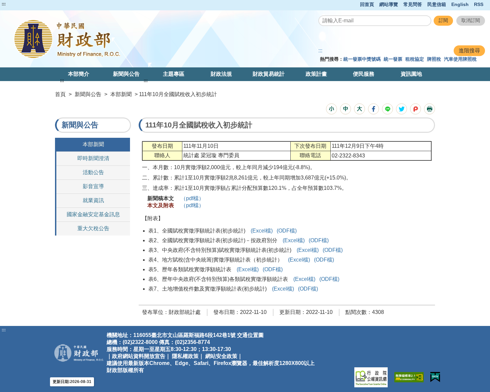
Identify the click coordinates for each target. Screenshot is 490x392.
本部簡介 (78, 74)
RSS (478, 4)
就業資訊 (93, 200)
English (460, 4)
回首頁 (367, 4)
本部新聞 (121, 94)
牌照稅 (434, 59)
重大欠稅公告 (93, 228)
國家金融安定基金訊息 (93, 214)
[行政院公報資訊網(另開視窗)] (371, 377)
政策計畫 (316, 74)
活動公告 (93, 172)
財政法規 (221, 74)
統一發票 (393, 59)
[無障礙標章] (409, 377)
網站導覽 (388, 4)
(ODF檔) (287, 231)
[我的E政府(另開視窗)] (435, 377)
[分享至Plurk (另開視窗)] (415, 108)
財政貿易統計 (269, 74)
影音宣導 (93, 186)
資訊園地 (411, 74)
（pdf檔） (192, 198)
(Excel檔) (262, 231)
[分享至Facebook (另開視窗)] (373, 108)
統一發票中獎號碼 (362, 59)
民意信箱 (436, 4)
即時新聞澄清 (93, 158)
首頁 (60, 94)
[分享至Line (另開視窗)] (387, 108)
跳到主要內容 (18, 4)
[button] (331, 108)
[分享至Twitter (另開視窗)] (401, 108)
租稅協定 (414, 59)
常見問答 (412, 4)
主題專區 (173, 74)
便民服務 (363, 74)
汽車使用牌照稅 (460, 59)
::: (4, 4)
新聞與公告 (126, 74)
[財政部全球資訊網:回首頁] (101, 39)
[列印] (429, 108)
